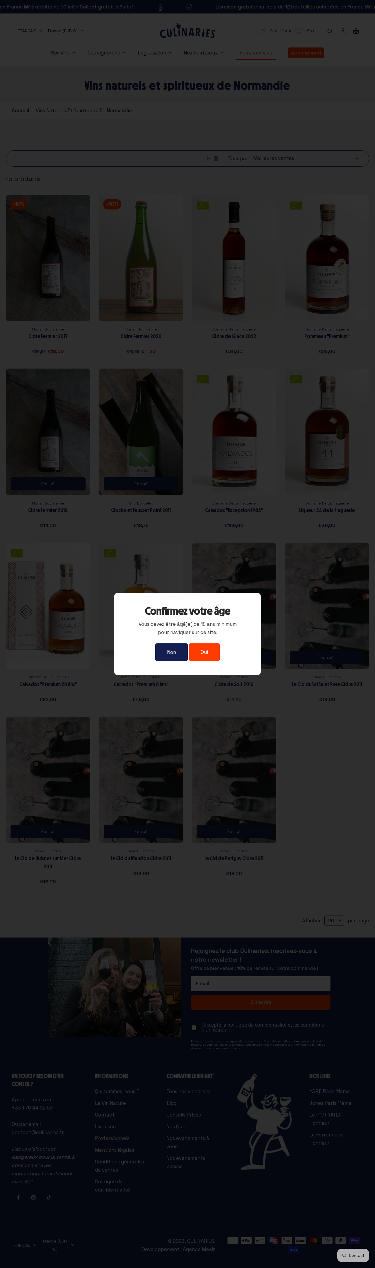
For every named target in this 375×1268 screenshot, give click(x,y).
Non (171, 652)
